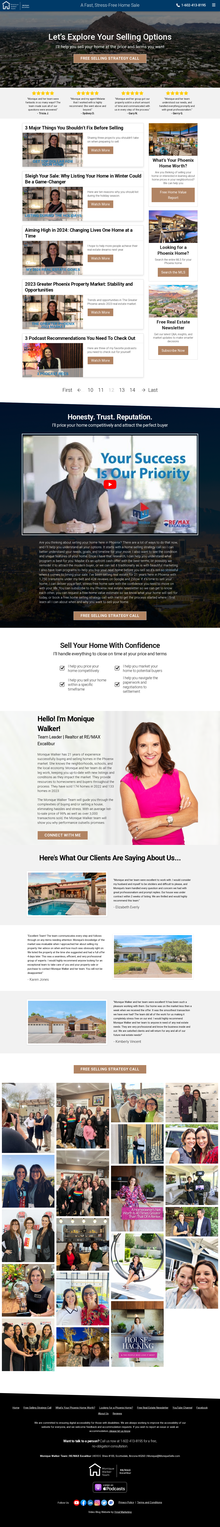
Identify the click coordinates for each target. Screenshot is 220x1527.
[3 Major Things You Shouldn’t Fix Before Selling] (53, 149)
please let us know (119, 1431)
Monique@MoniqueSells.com (163, 1456)
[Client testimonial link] (67, 893)
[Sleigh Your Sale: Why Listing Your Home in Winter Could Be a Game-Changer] (53, 203)
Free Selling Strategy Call (110, 58)
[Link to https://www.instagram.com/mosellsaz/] (97, 1503)
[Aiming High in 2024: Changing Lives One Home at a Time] (53, 257)
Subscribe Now (173, 350)
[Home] (15, 5)
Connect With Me (63, 835)
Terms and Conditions (149, 1502)
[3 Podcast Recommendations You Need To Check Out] (53, 360)
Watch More (100, 150)
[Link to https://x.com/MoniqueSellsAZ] (104, 1503)
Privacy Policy (126, 1502)
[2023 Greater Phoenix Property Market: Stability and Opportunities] (53, 311)
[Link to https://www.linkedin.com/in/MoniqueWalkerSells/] (90, 1503)
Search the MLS (173, 272)
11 (101, 390)
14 (132, 390)
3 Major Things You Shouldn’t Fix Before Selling (74, 128)
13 (122, 390)
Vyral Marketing (123, 1512)
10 (90, 390)
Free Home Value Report (173, 195)
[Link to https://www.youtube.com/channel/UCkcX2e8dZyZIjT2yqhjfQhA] (77, 1503)
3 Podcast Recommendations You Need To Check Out (80, 338)
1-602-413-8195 (193, 5)
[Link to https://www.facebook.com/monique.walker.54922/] (83, 1503)
